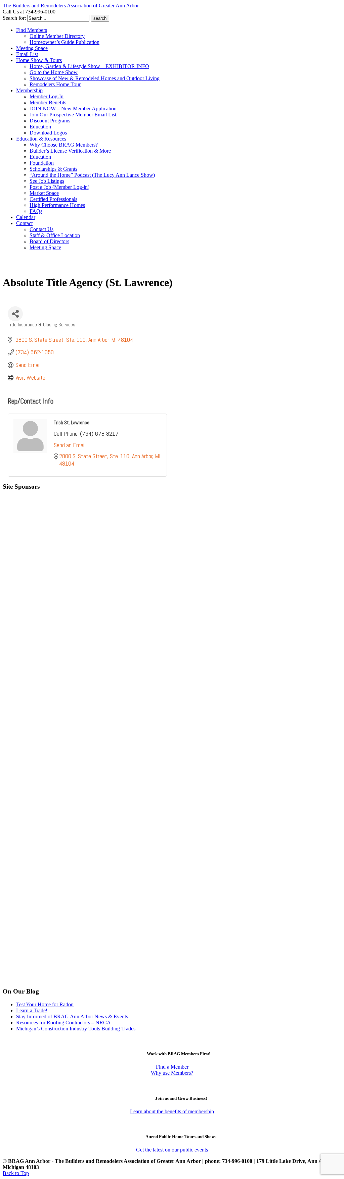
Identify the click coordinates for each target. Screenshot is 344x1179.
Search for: (14, 18)
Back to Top (16, 1173)
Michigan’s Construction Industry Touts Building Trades (75, 1028)
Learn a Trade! (31, 1010)
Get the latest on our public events (172, 1150)
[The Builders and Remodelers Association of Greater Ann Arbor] (19, 267)
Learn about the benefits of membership (172, 1111)
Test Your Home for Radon (45, 1004)
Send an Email (70, 445)
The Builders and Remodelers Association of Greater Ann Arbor (71, 5)
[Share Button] (15, 313)
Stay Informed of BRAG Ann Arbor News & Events (72, 1016)
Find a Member (172, 1067)
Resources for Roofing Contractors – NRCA (63, 1022)
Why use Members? (172, 1073)
